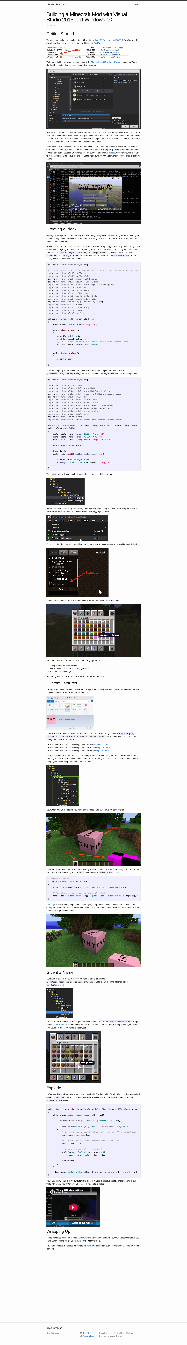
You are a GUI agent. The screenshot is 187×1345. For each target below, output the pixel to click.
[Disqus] (93, 1286)
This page (50, 905)
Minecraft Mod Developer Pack (105, 62)
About (138, 4)
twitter (79, 1241)
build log (111, 153)
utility (77, 756)
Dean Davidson (56, 4)
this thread (59, 1025)
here (89, 1246)
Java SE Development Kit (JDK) (109, 40)
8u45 (97, 43)
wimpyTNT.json (101, 744)
